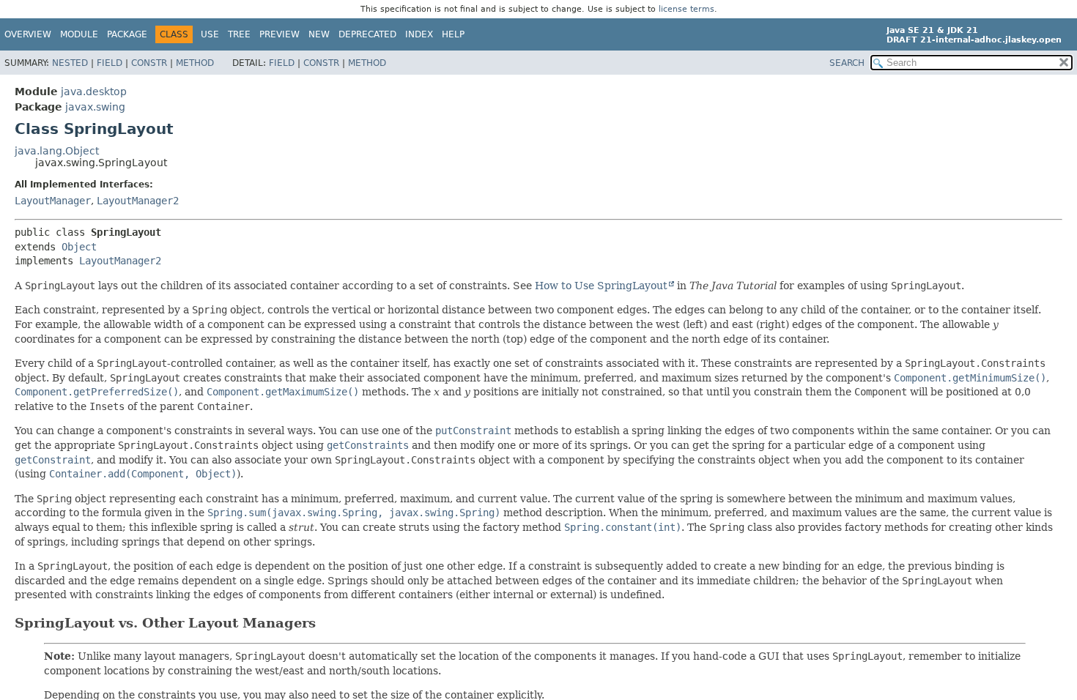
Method (195, 63)
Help (453, 34)
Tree (239, 34)
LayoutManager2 (138, 200)
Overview (27, 34)
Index (419, 34)
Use (210, 34)
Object (79, 247)
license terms (686, 9)
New (319, 34)
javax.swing (95, 107)
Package (127, 34)
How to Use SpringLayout (601, 285)
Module (79, 34)
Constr (149, 63)
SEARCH (847, 63)
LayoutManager (53, 200)
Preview (279, 34)
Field (109, 63)
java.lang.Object (57, 151)
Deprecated (367, 34)
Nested (70, 63)
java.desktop (94, 91)
